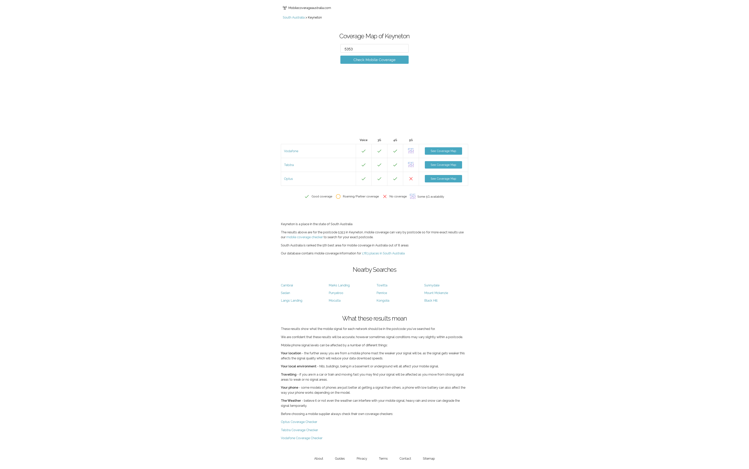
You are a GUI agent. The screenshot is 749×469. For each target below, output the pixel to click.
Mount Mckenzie (436, 293)
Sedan (285, 293)
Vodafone (291, 151)
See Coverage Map (443, 151)
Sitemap (429, 458)
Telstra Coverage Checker (299, 430)
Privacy (362, 458)
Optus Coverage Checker (299, 422)
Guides (340, 458)
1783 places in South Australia (383, 253)
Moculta (335, 300)
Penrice (381, 293)
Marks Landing (339, 285)
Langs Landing (291, 300)
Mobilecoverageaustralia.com (309, 8)
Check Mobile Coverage (374, 60)
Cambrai (287, 285)
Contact (405, 458)
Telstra (289, 165)
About (318, 458)
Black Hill (431, 300)
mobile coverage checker (304, 237)
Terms (383, 458)
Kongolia (382, 300)
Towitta (381, 285)
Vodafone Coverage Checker (301, 438)
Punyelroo (336, 293)
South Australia (294, 17)
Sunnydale (431, 285)
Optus (288, 179)
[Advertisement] (374, 106)
